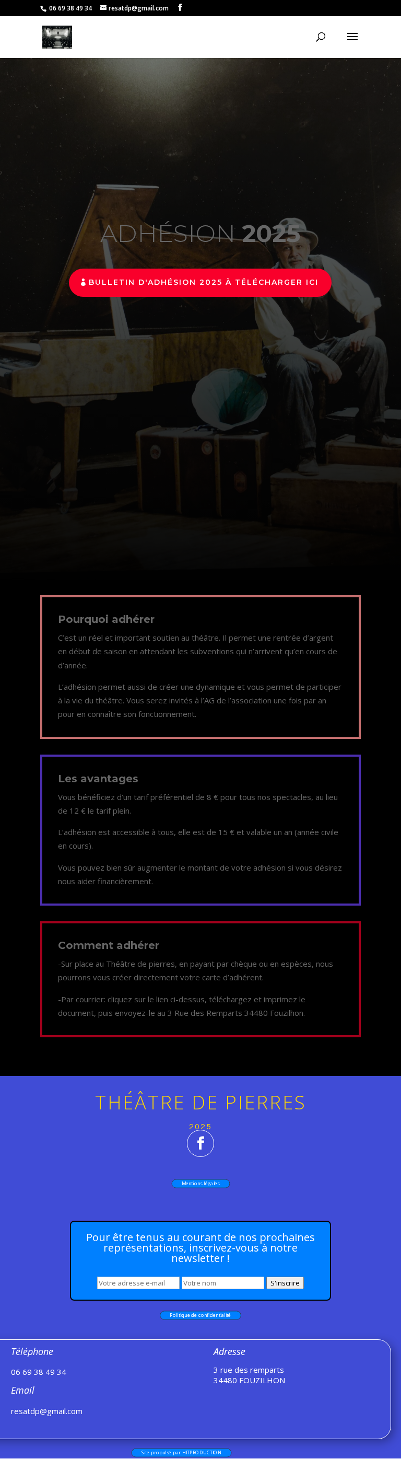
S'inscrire (285, 1283)
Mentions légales (200, 1183)
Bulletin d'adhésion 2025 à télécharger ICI (204, 282)
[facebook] (200, 1143)
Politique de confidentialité (200, 1315)
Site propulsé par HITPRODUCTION (181, 1452)
